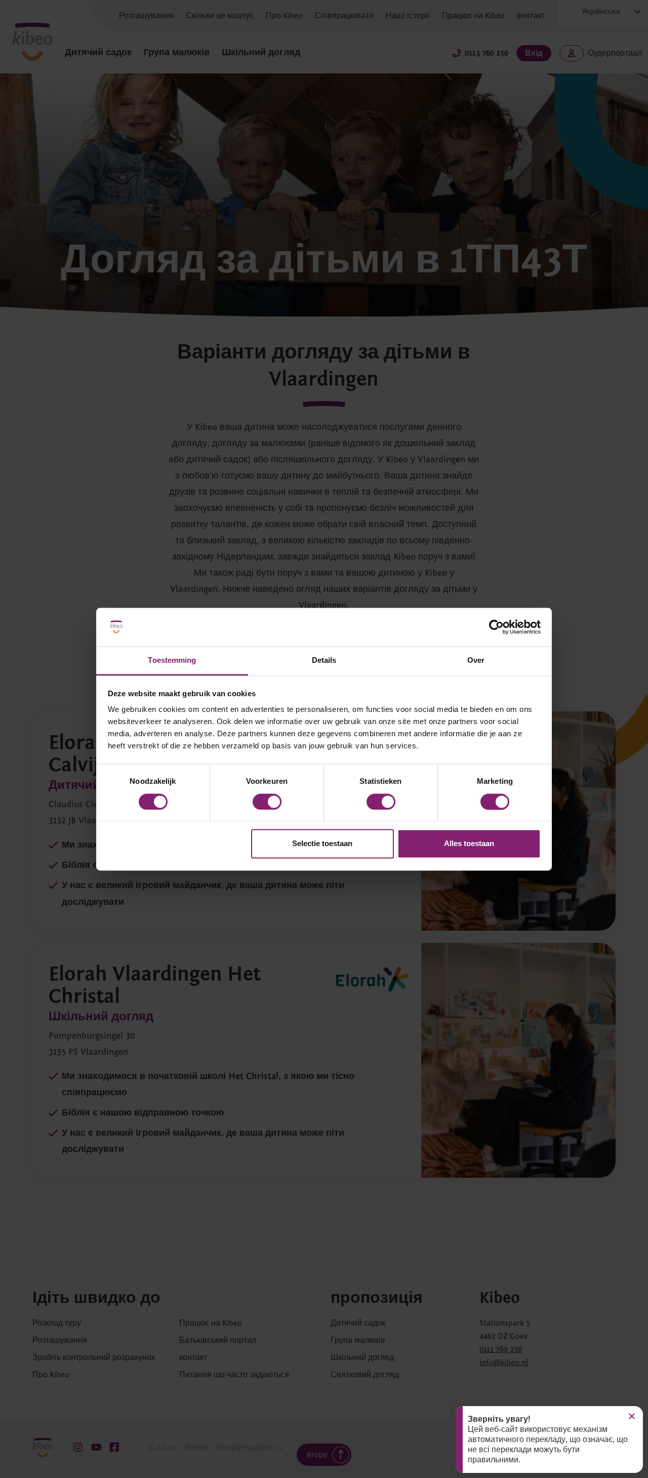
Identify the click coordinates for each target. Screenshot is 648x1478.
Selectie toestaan (322, 844)
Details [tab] (324, 660)
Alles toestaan (469, 844)
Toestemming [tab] (172, 660)
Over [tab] (475, 660)
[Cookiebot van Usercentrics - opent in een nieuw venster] (496, 626)
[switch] (267, 801)
